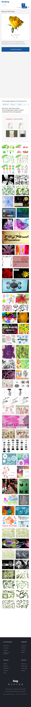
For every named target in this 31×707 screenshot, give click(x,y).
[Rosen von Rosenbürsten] (22, 352)
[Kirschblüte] (23, 521)
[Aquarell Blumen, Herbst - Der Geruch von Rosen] (8, 339)
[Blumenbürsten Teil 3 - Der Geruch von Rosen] (7, 308)
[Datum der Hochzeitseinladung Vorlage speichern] (10, 126)
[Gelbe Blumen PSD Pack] (8, 149)
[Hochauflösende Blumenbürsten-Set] (10, 329)
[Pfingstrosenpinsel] (22, 554)
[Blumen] (22, 250)
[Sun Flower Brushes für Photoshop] (15, 422)
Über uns (23, 663)
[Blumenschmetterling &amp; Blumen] (10, 500)
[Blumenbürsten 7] (22, 533)
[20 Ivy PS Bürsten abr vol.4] (22, 574)
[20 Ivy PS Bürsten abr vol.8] (22, 604)
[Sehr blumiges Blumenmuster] (8, 510)
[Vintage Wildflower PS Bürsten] (22, 409)
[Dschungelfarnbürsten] (23, 486)
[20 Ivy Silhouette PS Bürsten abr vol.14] (8, 574)
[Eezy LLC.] (15, 681)
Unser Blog (24, 668)
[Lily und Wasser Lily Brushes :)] (22, 299)
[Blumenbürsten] (21, 224)
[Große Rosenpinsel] (8, 352)
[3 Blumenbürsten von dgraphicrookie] (23, 459)
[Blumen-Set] (21, 201)
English (5, 663)
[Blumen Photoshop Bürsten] (22, 374)
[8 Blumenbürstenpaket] (15, 237)
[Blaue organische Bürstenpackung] (8, 159)
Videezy (5, 650)
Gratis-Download (16, 49)
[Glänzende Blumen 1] (8, 564)
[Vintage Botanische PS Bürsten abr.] (8, 433)
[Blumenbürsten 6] (8, 554)
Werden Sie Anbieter (6, 653)
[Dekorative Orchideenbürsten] (21, 564)
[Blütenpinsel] (23, 213)
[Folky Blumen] (9, 521)
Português (6, 668)
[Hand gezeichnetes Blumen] (22, 510)
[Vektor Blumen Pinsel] (9, 459)
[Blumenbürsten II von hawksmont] (22, 364)
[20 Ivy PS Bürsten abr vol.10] (22, 594)
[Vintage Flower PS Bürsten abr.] (7, 384)
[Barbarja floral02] (15, 392)
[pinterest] (14, 684)
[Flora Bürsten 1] (8, 190)
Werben (23, 648)
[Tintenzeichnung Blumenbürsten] (20, 261)
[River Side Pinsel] (23, 472)
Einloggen (19, 7)
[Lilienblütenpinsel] (8, 250)
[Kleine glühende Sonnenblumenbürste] (23, 317)
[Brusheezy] (5, 2)
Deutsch (5, 670)
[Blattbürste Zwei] (10, 486)
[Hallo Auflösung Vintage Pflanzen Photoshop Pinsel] (8, 364)
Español (5, 666)
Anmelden (24, 7)
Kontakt (23, 670)
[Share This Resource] (17, 37)
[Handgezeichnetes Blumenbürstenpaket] (22, 169)
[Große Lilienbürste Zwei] (7, 273)
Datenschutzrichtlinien (21, 694)
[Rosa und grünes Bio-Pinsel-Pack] (22, 159)
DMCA (23, 652)
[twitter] (11, 684)
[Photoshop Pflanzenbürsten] (22, 180)
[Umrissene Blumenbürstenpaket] (8, 169)
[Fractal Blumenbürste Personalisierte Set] (15, 286)
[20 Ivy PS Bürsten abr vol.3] (22, 584)
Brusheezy (6, 645)
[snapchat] (19, 684)
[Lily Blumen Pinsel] (7, 224)
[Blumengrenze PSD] (7, 261)
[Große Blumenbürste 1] (8, 180)
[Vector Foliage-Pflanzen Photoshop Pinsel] (22, 190)
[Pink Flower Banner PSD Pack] (22, 149)
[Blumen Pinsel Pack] (15, 446)
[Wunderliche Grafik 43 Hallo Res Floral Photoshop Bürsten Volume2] (9, 317)
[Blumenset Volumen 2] (21, 273)
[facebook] (9, 684)
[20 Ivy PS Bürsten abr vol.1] (8, 584)
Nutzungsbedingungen (9, 694)
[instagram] (16, 684)
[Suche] (23, 4)
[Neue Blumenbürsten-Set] (21, 308)
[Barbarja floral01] (15, 400)
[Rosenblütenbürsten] (15, 543)
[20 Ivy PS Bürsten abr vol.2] (8, 594)
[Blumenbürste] (24, 329)
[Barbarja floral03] (21, 384)
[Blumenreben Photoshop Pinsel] (8, 374)
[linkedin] (22, 684)
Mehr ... (5, 672)
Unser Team (24, 666)
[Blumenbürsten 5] (8, 533)
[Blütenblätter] (8, 201)
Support (23, 650)
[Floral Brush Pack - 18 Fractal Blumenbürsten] (9, 213)
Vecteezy (5, 648)
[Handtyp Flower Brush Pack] (8, 299)
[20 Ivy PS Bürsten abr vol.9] (8, 604)
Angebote (23, 645)
